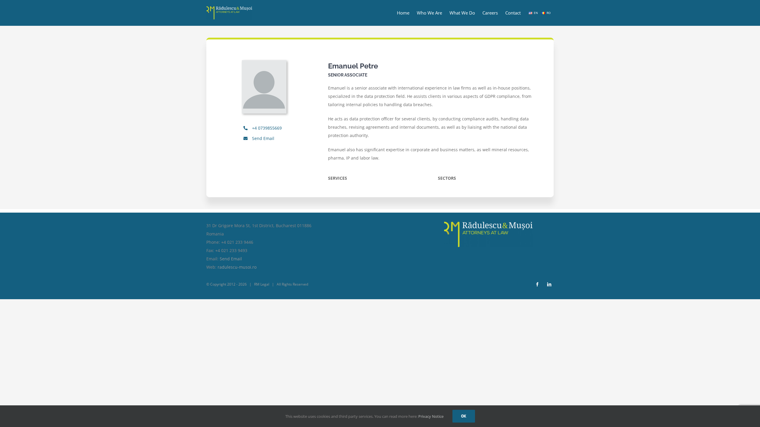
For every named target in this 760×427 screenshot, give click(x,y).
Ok (463, 416)
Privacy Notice (431, 416)
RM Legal (261, 284)
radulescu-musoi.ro (237, 267)
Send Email (263, 138)
